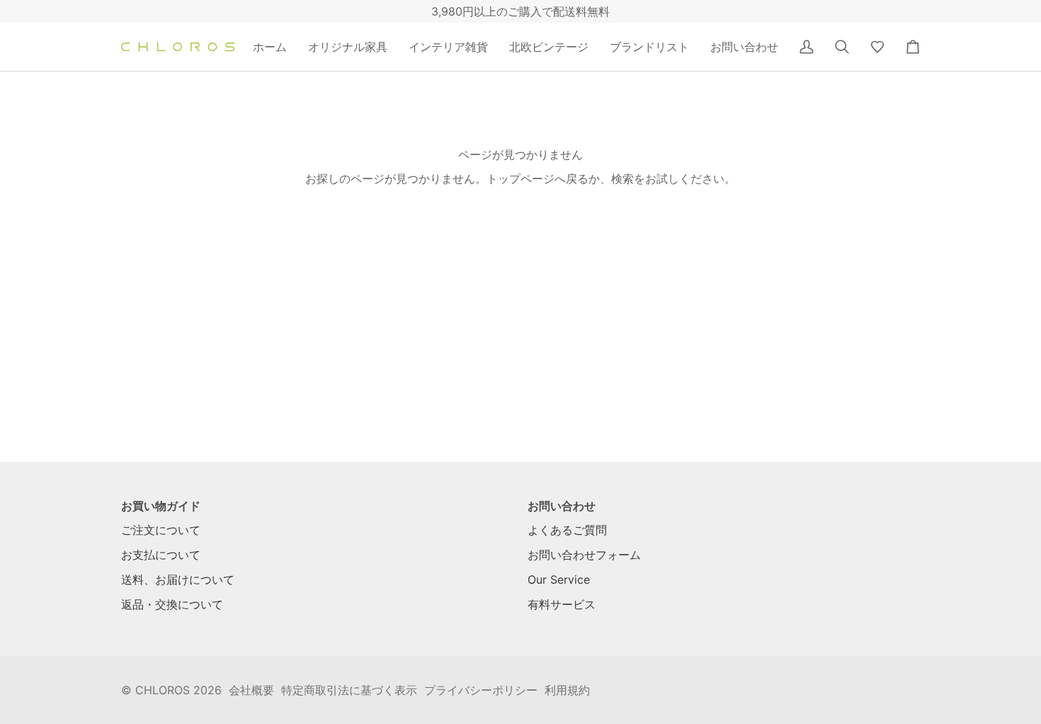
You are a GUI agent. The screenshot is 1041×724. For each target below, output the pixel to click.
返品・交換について (172, 604)
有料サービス (562, 604)
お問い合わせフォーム (584, 555)
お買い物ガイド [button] (160, 506)
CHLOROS (162, 690)
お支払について (160, 555)
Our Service (559, 579)
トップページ (520, 178)
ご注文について (160, 530)
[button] (347, 47)
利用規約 (567, 690)
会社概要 (251, 690)
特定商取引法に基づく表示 (349, 690)
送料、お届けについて (177, 579)
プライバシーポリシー (480, 690)
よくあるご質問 (567, 530)
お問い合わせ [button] (562, 506)
